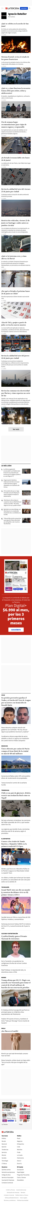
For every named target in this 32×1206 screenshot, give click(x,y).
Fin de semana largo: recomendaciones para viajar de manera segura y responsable (13, 124)
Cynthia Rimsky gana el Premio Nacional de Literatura (14, 938)
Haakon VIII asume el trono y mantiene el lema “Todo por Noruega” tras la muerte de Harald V (15, 1021)
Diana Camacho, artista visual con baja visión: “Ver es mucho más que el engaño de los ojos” (15, 1062)
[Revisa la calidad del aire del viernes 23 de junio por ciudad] (16, 208)
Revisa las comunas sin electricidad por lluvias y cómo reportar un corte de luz (15, 393)
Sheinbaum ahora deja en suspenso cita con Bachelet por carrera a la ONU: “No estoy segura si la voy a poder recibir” (12, 502)
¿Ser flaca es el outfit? (9, 1031)
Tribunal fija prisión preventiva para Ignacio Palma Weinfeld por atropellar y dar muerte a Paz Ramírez (12, 521)
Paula (3, 1028)
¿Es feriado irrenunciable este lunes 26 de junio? (15, 159)
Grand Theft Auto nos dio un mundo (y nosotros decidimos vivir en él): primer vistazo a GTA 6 (15, 892)
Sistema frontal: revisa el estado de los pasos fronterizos (15, 58)
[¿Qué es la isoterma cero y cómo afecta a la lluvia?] (16, 278)
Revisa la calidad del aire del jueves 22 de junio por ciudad (15, 357)
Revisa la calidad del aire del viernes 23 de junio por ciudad (15, 190)
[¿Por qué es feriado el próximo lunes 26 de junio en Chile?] (16, 310)
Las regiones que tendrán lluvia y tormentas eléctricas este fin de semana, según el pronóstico (15, 831)
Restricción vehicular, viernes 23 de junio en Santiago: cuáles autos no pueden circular (15, 223)
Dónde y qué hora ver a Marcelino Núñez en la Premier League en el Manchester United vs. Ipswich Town (15, 871)
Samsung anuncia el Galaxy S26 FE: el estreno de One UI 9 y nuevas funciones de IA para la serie (16, 926)
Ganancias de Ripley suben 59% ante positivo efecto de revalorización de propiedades (15, 777)
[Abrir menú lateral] (3, 8)
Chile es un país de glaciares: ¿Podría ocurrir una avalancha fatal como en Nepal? (15, 795)
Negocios (4, 746)
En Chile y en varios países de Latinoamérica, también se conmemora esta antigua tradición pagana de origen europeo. (14, 31)
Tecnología (5, 887)
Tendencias (5, 790)
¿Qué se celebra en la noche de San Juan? (15, 25)
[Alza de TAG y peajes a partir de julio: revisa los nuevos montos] (16, 343)
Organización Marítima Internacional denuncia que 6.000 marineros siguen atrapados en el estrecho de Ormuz (11, 483)
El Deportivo (5, 839)
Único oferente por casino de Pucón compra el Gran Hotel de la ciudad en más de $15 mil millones (15, 751)
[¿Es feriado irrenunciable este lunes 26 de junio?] (16, 176)
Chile (3, 695)
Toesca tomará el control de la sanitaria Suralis (14, 784)
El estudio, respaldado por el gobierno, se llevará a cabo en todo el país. (15, 97)
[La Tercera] (9, 1122)
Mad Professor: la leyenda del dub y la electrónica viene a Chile (13, 971)
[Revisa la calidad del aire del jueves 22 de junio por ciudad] (16, 378)
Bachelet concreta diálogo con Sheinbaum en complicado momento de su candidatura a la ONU (12, 511)
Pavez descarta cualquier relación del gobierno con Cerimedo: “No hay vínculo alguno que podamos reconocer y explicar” (15, 730)
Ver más (16, 429)
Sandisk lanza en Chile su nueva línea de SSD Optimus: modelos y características (15, 918)
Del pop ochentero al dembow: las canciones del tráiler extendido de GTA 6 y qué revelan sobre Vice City (15, 822)
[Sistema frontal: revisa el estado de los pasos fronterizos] (16, 75)
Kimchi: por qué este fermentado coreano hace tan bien (14, 1055)
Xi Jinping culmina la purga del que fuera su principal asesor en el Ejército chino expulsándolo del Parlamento (15, 1012)
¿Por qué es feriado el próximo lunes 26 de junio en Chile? (15, 292)
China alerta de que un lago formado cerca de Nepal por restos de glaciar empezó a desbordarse (11, 493)
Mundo (3, 977)
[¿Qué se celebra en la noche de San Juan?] (16, 44)
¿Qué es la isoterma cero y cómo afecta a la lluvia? (13, 257)
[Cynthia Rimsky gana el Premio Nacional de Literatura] (16, 949)
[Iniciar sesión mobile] (30, 8)
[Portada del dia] (16, 592)
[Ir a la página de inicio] (12, 8)
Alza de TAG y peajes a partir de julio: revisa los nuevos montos (13, 324)
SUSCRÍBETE (16, 630)
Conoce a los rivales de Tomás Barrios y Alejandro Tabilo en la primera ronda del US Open (14, 844)
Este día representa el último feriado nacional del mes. (15, 297)
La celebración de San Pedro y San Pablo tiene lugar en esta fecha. (15, 164)
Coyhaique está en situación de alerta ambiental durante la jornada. (15, 195)
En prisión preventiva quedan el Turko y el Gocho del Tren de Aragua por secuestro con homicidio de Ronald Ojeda (16, 701)
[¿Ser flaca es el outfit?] (16, 1041)
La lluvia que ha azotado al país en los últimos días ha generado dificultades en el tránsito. (15, 63)
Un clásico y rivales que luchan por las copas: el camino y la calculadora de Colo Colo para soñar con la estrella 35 (15, 880)
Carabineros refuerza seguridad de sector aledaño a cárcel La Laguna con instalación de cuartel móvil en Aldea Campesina (15, 738)
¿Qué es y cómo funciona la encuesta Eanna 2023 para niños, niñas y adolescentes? (15, 91)
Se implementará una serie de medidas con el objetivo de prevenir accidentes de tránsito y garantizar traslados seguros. (14, 131)
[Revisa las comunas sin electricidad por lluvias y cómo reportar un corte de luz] (16, 415)
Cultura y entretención (9, 933)
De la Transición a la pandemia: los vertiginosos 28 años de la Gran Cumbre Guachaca (14, 963)
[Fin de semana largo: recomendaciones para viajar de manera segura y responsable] (16, 145)
